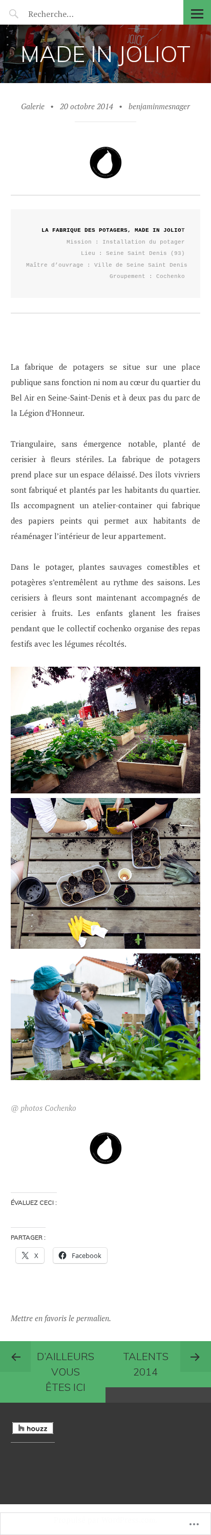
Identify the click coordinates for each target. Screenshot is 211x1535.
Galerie (33, 106)
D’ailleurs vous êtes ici (65, 1371)
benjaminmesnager (159, 106)
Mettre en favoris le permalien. (61, 1318)
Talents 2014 (145, 1364)
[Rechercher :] (70, 14)
